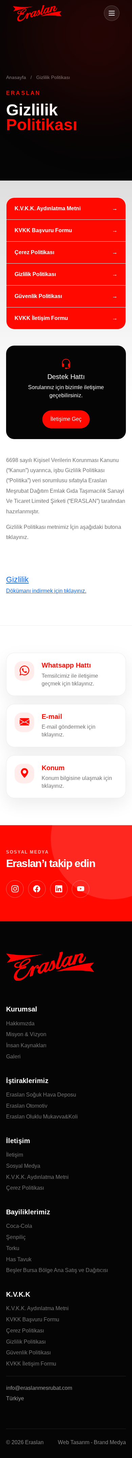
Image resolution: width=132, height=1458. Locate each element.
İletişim (14, 1155)
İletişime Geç (66, 419)
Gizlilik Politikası (35, 274)
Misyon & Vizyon (26, 1034)
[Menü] (111, 13)
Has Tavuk (18, 1259)
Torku (12, 1248)
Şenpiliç (16, 1237)
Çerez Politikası (34, 252)
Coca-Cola (19, 1226)
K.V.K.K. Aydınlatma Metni (48, 208)
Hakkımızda (20, 1023)
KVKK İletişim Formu (41, 318)
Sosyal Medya (23, 1166)
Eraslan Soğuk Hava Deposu (41, 1095)
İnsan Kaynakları (26, 1045)
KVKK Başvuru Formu (43, 230)
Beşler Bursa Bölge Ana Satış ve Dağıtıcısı (57, 1270)
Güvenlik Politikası (38, 296)
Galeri (13, 1056)
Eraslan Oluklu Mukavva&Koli (42, 1116)
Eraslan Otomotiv (26, 1106)
